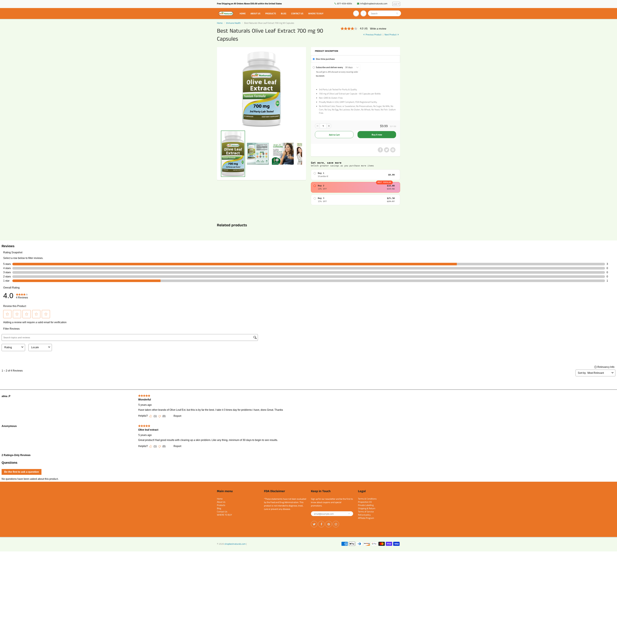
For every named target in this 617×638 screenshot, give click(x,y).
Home (243, 13)
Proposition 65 (365, 502)
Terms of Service (366, 511)
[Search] (397, 13)
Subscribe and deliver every (329, 67)
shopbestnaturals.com (235, 543)
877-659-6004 (344, 3)
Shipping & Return (366, 508)
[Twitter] (314, 524)
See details (320, 75)
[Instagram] (336, 524)
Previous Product (373, 34)
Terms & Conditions (367, 498)
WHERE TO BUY (315, 13)
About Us (255, 13)
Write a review (378, 28)
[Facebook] (321, 524)
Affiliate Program (366, 518)
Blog (283, 13)
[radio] (355, 174)
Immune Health (233, 23)
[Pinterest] (328, 524)
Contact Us (297, 13)
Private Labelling (366, 505)
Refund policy (364, 514)
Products (270, 13)
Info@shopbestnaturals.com (373, 3)
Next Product (391, 34)
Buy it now (377, 134)
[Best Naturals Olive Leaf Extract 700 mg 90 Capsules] (261, 89)
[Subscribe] (349, 513)
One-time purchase (325, 59)
